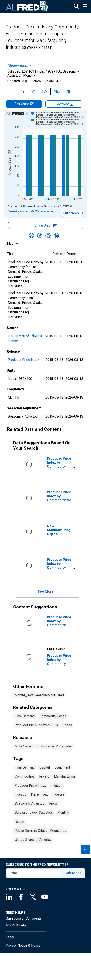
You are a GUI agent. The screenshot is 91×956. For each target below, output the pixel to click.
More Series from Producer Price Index (44, 746)
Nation (19, 822)
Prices (67, 725)
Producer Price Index (23, 360)
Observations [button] (18, 66)
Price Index (39, 794)
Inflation (56, 785)
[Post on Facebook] (39, 235)
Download (62, 104)
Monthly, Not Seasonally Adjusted (39, 695)
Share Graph (43, 225)
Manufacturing (64, 776)
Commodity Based (52, 716)
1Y (23, 91)
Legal (10, 937)
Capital (44, 767)
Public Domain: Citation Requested (40, 831)
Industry (20, 794)
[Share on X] (31, 235)
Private (44, 776)
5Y (33, 91)
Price (53, 803)
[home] (27, 6)
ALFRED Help (16, 925)
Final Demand (25, 716)
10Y (44, 91)
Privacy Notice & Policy (23, 945)
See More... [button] (47, 591)
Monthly (63, 812)
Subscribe (73, 873)
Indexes (58, 794)
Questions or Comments (24, 918)
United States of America (33, 840)
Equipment (62, 767)
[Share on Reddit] (48, 235)
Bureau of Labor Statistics (34, 812)
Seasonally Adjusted (29, 803)
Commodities (24, 776)
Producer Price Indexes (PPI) (36, 725)
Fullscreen (71, 213)
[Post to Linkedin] (56, 235)
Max (57, 91)
